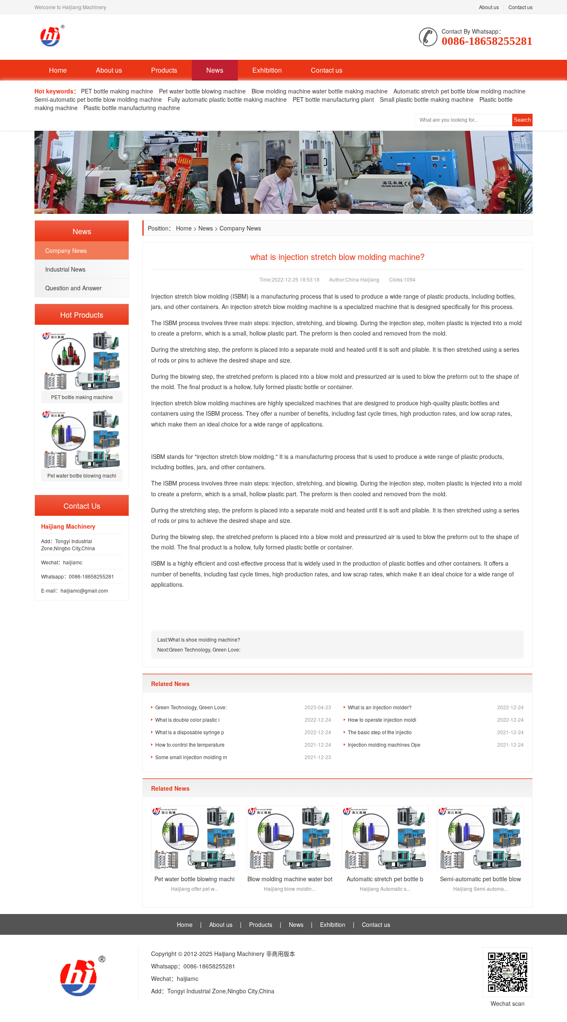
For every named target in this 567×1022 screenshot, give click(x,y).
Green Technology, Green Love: (204, 649)
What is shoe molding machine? (204, 639)
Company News (66, 250)
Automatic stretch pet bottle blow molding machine (459, 91)
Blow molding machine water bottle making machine (320, 91)
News (214, 70)
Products (164, 70)
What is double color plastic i (243, 719)
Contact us (520, 6)
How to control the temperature (243, 744)
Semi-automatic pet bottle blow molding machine (98, 99)
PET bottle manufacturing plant (333, 99)
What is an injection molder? (436, 707)
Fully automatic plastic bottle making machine (227, 99)
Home (58, 70)
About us (489, 6)
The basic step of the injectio (436, 731)
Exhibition (267, 70)
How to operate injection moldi (436, 719)
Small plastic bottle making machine (427, 99)
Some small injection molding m (243, 756)
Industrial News (65, 269)
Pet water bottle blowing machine (202, 91)
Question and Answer (73, 288)
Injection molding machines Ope (436, 744)
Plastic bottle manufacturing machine (131, 107)
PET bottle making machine (117, 91)
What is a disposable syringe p (243, 731)
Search (522, 120)
